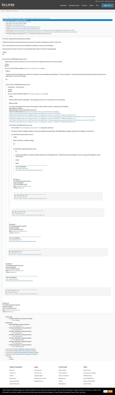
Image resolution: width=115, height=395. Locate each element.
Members (64, 5)
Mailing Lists (62, 378)
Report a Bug (62, 370)
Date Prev (5, 18)
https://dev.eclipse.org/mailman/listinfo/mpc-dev (27, 30)
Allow (110, 391)
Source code (14, 11)
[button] (97, 5)
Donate (108, 5)
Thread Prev (18, 18)
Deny (105, 391)
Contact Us (13, 373)
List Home (47, 18)
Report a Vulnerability (89, 381)
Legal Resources (38, 381)
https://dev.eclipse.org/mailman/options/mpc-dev (29, 32)
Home (2, 11)
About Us (12, 370)
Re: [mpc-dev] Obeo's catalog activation (20, 328)
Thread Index (39, 18)
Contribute (8, 11)
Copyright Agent (38, 375)
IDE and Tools (87, 370)
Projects (84, 5)
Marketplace (62, 383)
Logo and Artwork (14, 381)
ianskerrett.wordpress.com (23, 186)
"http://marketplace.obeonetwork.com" (29, 127)
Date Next (11, 18)
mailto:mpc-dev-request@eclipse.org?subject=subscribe (58, 30)
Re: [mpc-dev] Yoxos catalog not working (20, 318)
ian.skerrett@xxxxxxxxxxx (23, 21)
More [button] (91, 5)
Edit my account (100, 1)
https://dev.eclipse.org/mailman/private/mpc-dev (26, 27)
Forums (61, 381)
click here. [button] (83, 392)
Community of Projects (89, 373)
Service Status (87, 383)
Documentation (63, 373)
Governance (13, 378)
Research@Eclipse (88, 378)
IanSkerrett (21, 188)
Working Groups (74, 5)
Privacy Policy (38, 370)
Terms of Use (38, 373)
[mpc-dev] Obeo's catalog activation (19, 324)
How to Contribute (64, 375)
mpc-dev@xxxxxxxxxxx (18, 25)
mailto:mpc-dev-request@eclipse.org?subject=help (25, 28)
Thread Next (25, 18)
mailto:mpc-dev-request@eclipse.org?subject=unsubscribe (61, 32)
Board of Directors (14, 383)
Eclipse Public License (40, 378)
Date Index (32, 18)
